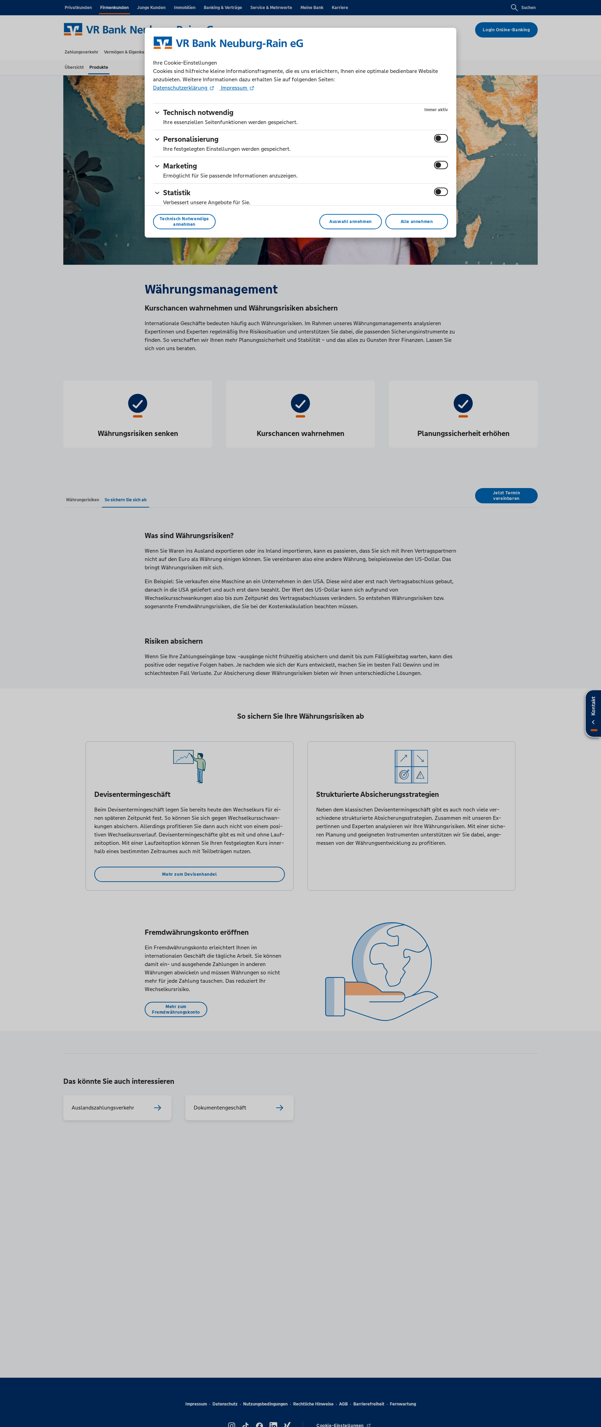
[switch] (441, 138)
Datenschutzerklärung (181, 87)
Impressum (234, 87)
